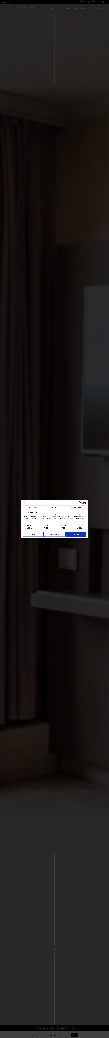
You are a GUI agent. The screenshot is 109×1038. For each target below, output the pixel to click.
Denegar (33, 534)
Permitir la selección (54, 534)
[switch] (46, 528)
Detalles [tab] (54, 507)
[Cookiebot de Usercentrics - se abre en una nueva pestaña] (79, 502)
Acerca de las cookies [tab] (76, 507)
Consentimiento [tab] (32, 507)
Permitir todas (75, 534)
